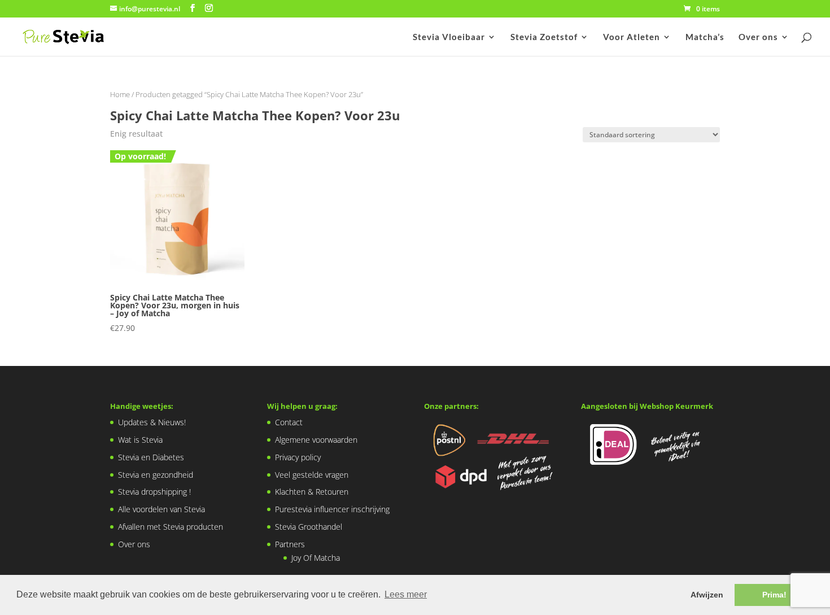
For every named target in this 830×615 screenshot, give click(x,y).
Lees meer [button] (406, 594)
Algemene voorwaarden (316, 439)
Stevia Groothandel (308, 526)
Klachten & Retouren (311, 491)
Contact (289, 422)
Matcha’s (704, 37)
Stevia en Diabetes (151, 457)
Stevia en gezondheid (155, 474)
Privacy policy (298, 457)
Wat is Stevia (140, 439)
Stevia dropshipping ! (154, 491)
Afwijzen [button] (707, 594)
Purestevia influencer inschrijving (332, 509)
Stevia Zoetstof (544, 37)
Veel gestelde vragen (311, 474)
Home (120, 94)
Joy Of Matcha (315, 557)
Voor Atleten (631, 37)
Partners (290, 544)
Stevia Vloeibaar (449, 37)
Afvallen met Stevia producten (170, 526)
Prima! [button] (774, 594)
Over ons (758, 37)
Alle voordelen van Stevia (161, 509)
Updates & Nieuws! (152, 422)
